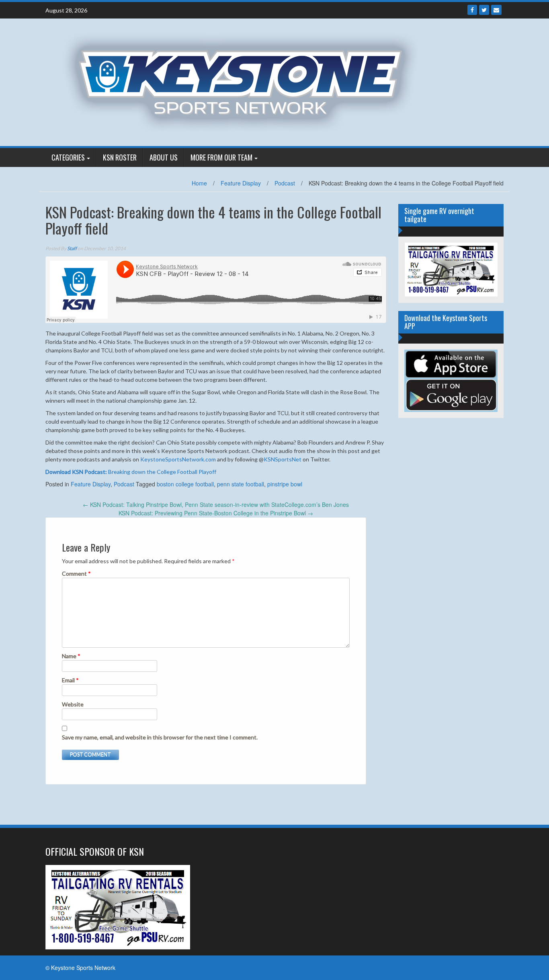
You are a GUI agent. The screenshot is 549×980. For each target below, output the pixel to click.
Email (70, 680)
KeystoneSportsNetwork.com (178, 459)
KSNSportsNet (282, 459)
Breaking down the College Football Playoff (130, 471)
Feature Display (241, 183)
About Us (164, 157)
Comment (76, 573)
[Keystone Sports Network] (245, 81)
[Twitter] (484, 10)
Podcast (284, 183)
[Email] (496, 10)
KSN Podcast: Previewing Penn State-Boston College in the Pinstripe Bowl (216, 513)
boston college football (185, 484)
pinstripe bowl (284, 484)
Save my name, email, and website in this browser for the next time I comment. (160, 737)
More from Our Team (221, 157)
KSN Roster (120, 157)
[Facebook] (472, 10)
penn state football (240, 484)
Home (199, 183)
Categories (68, 157)
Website (73, 704)
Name (71, 656)
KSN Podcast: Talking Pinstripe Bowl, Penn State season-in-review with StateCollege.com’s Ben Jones (216, 504)
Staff (72, 248)
